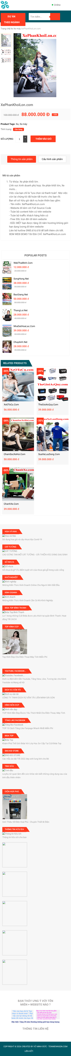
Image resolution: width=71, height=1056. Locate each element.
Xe (12, 28)
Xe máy (17, 28)
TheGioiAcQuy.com (48, 404)
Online (57, 5)
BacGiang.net (21, 294)
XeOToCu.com (11, 404)
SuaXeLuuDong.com (49, 454)
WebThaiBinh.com (23, 263)
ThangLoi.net (21, 310)
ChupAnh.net (20, 342)
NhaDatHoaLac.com (24, 326)
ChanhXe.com (11, 503)
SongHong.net (21, 278)
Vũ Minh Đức (40, 1046)
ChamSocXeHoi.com (14, 454)
